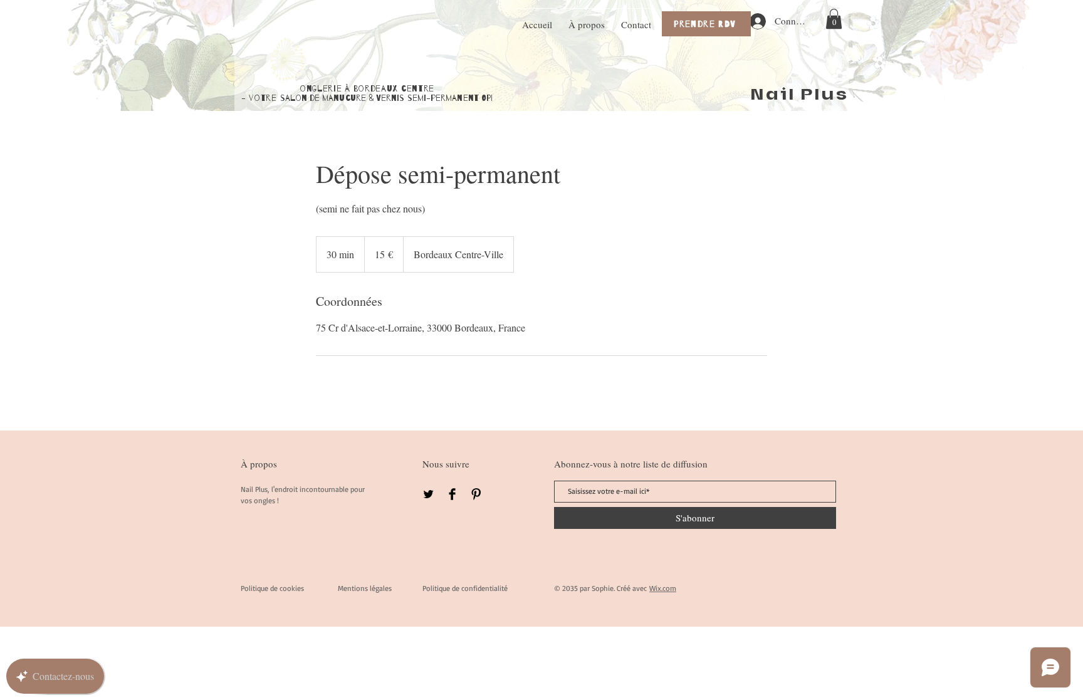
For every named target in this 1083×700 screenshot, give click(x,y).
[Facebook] (452, 494)
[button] (833, 19)
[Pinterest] (476, 494)
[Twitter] (428, 494)
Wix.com (662, 588)
